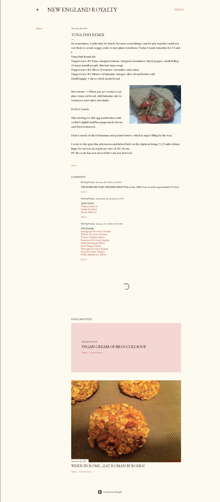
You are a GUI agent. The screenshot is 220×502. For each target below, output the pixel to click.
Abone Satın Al (88, 212)
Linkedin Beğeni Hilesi (93, 243)
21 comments (85, 471)
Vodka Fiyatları (89, 209)
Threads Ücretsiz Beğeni (94, 248)
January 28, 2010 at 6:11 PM (108, 182)
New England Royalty (82, 9)
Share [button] (39, 28)
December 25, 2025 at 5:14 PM (110, 198)
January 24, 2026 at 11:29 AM (109, 224)
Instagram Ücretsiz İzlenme (96, 231)
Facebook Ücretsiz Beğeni (95, 240)
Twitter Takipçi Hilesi (93, 237)
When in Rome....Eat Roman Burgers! (108, 465)
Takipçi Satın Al (89, 206)
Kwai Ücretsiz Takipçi (93, 251)
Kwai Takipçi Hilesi (91, 245)
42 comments (95, 352)
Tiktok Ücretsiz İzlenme (94, 234)
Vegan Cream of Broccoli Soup (114, 346)
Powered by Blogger (112, 492)
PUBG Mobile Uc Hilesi (93, 254)
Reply (84, 192)
